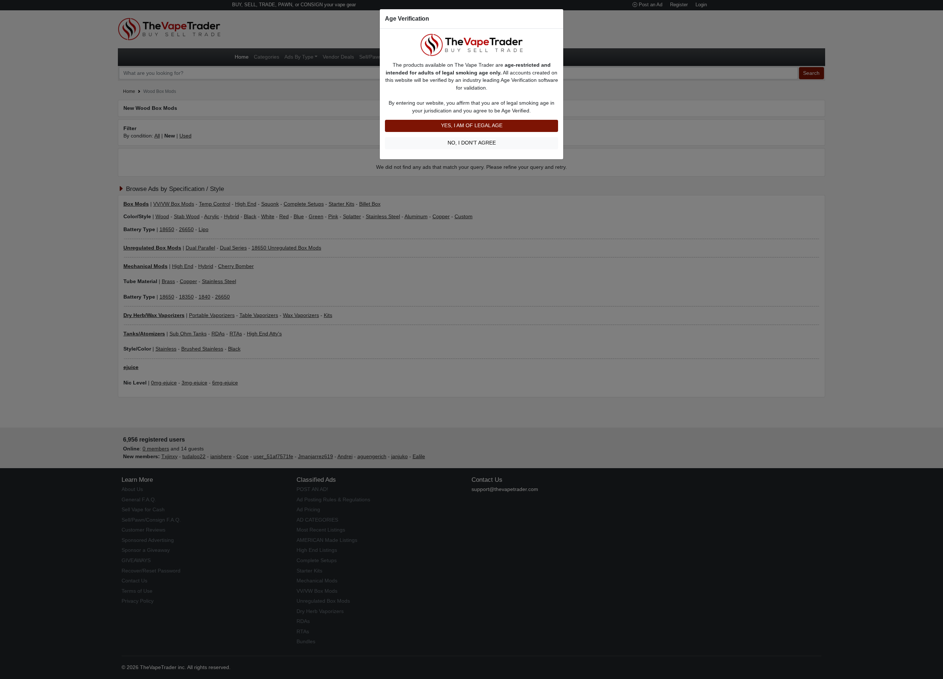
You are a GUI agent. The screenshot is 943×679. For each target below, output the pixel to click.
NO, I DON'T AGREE (472, 143)
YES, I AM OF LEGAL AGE (471, 125)
